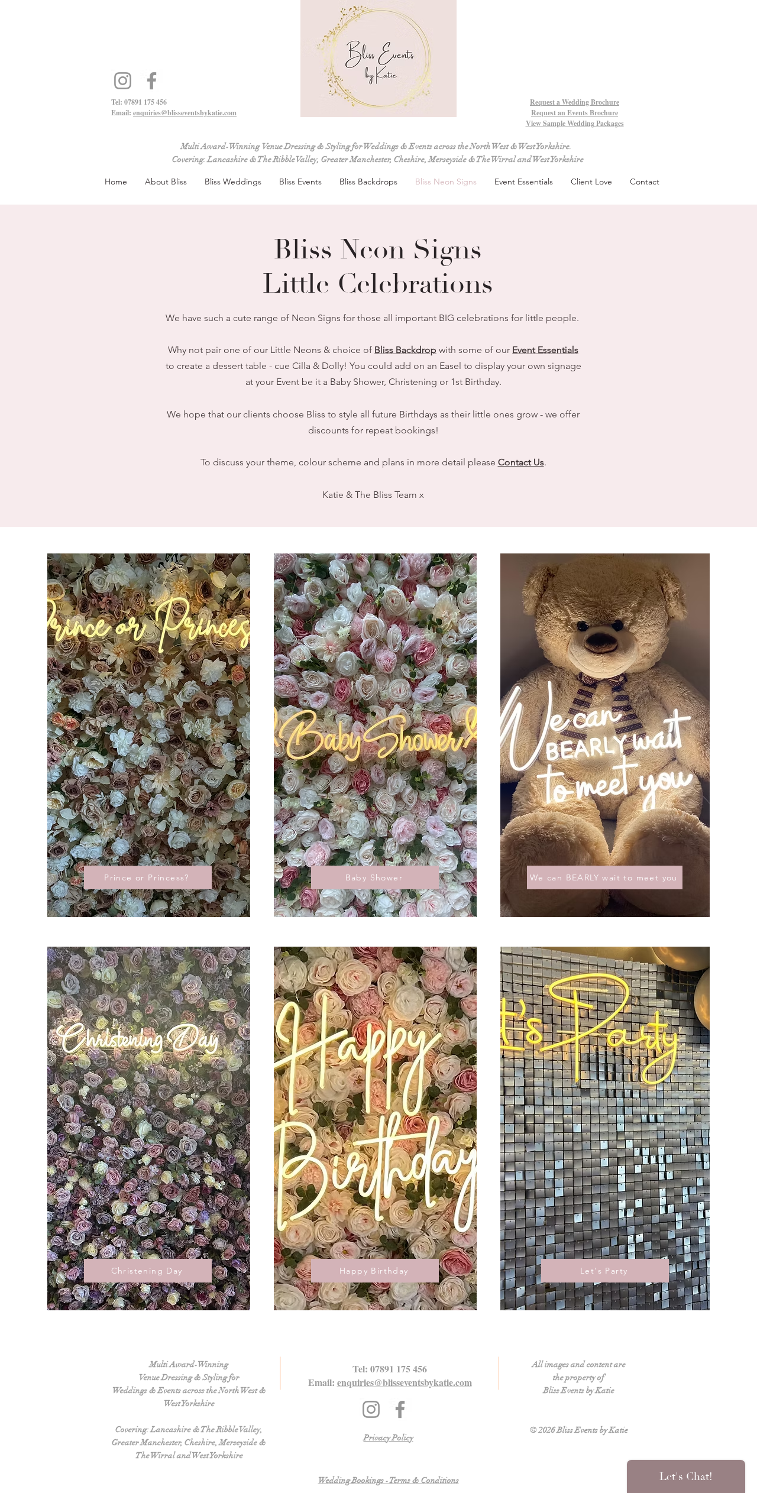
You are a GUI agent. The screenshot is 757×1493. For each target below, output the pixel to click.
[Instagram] (122, 80)
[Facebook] (151, 80)
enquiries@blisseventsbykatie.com (185, 113)
